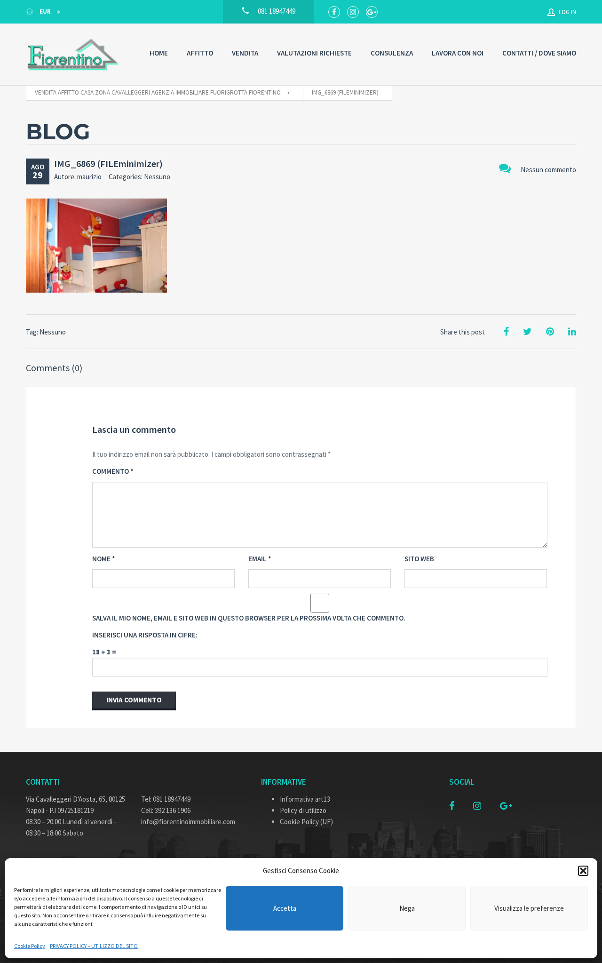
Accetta (284, 908)
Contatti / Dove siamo (539, 52)
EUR (45, 12)
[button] (583, 870)
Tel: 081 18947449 (165, 799)
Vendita (245, 52)
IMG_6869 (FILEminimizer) (108, 163)
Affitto (200, 52)
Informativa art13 (305, 799)
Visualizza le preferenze (529, 908)
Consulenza (392, 52)
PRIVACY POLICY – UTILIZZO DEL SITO (94, 945)
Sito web (419, 558)
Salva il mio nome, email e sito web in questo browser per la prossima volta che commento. (248, 617)
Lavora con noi (457, 52)
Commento (113, 471)
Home (159, 52)
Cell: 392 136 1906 (165, 810)
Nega (407, 908)
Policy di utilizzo (303, 810)
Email (259, 558)
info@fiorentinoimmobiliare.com (188, 821)
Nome (103, 558)
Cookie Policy (29, 945)
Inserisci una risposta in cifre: (145, 634)
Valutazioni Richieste (314, 52)
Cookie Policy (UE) (306, 821)
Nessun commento (548, 169)
